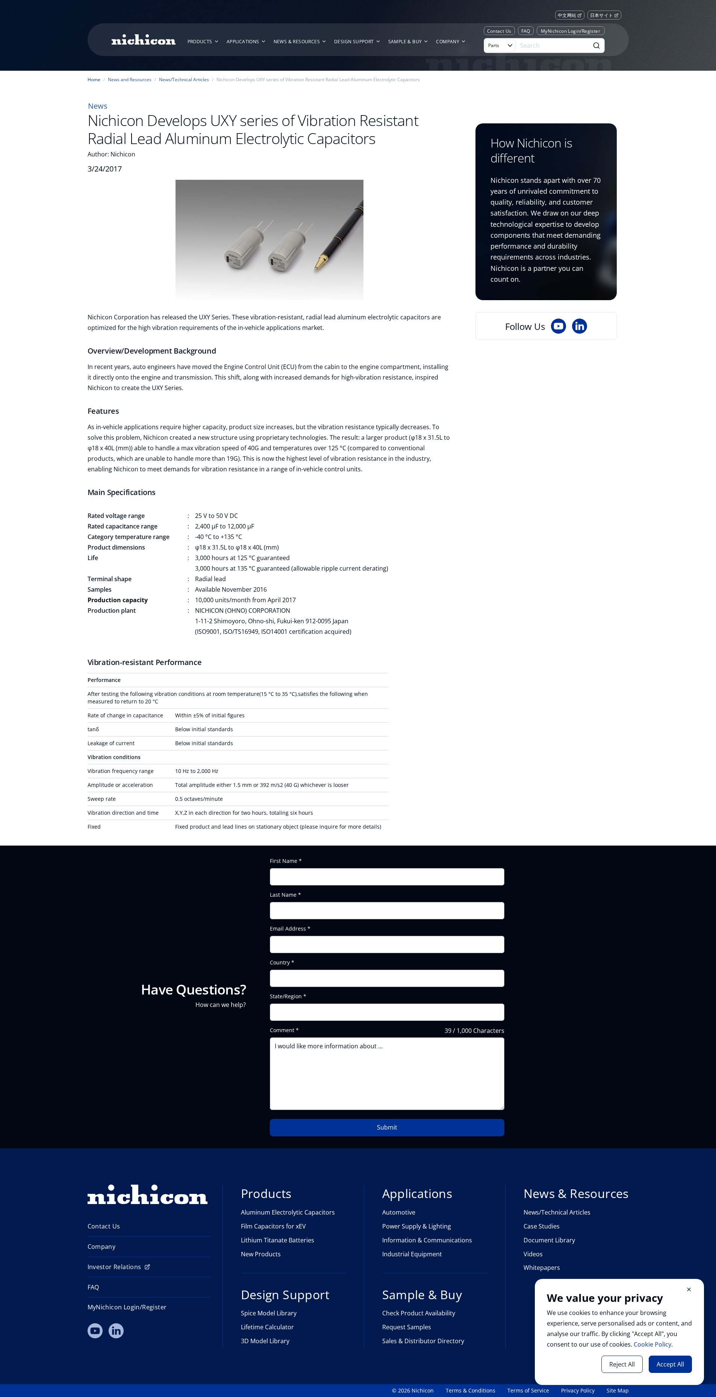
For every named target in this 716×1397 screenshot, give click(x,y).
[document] (619, 1332)
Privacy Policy (578, 1390)
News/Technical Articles (184, 80)
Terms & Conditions (470, 1390)
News (97, 106)
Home (94, 80)
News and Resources (129, 80)
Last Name (283, 894)
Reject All (622, 1364)
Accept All (670, 1364)
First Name (283, 861)
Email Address (288, 928)
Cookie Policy (652, 1344)
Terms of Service (528, 1390)
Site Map (618, 1390)
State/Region (286, 996)
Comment (282, 1030)
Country (280, 962)
